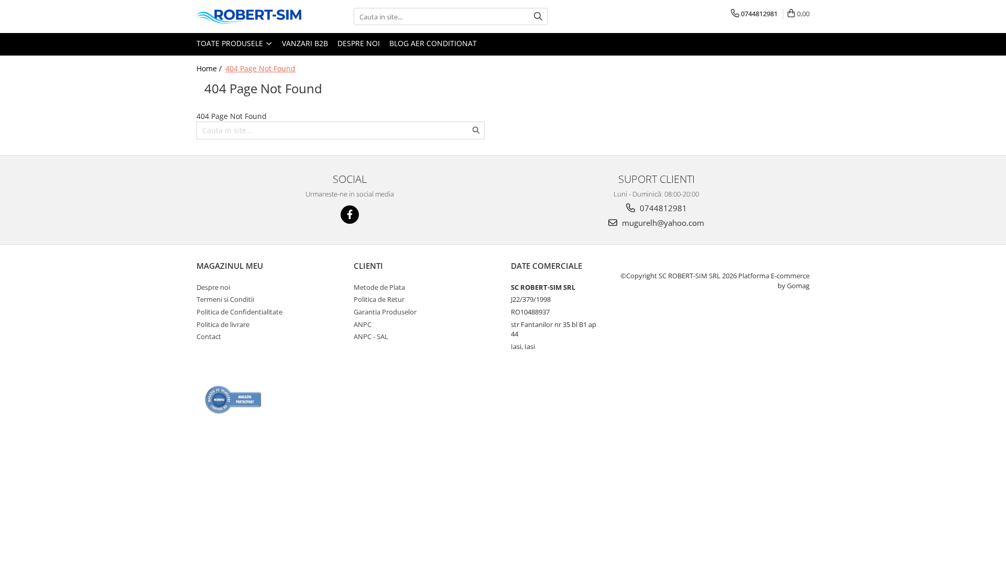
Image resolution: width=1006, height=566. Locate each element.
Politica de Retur (379, 299)
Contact (208, 336)
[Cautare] (538, 16)
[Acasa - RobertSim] (248, 16)
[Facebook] (350, 214)
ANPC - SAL (371, 336)
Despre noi (358, 43)
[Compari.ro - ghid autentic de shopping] (233, 399)
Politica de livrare (222, 324)
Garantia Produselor (385, 312)
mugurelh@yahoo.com (662, 222)
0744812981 (662, 208)
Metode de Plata (379, 287)
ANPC (362, 324)
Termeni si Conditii (225, 299)
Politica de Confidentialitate (239, 312)
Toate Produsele (230, 43)
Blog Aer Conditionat (433, 43)
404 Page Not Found (260, 68)
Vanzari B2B (305, 43)
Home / (210, 68)
